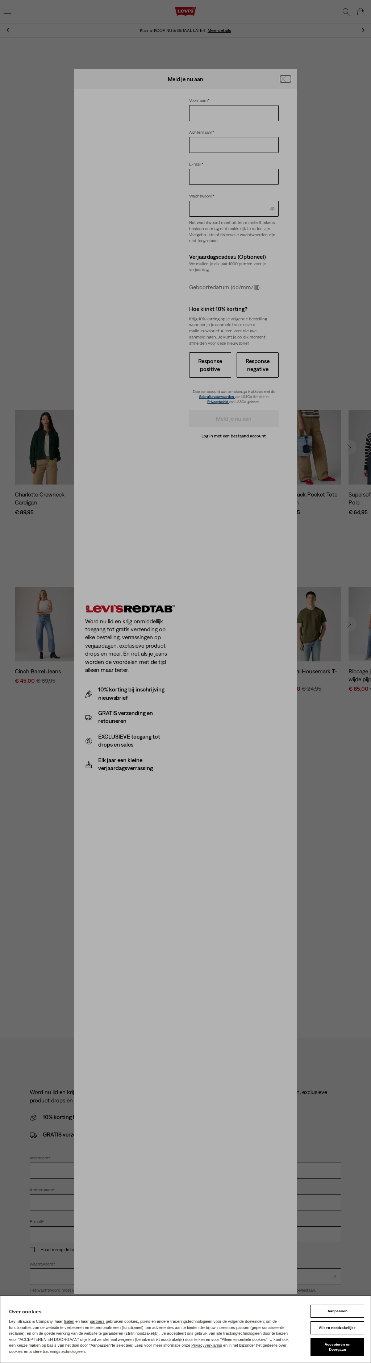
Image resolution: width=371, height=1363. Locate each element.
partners (97, 1321)
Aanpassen (337, 1311)
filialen (69, 1321)
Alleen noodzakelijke (337, 1328)
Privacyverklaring (206, 1345)
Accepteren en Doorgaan (337, 1346)
